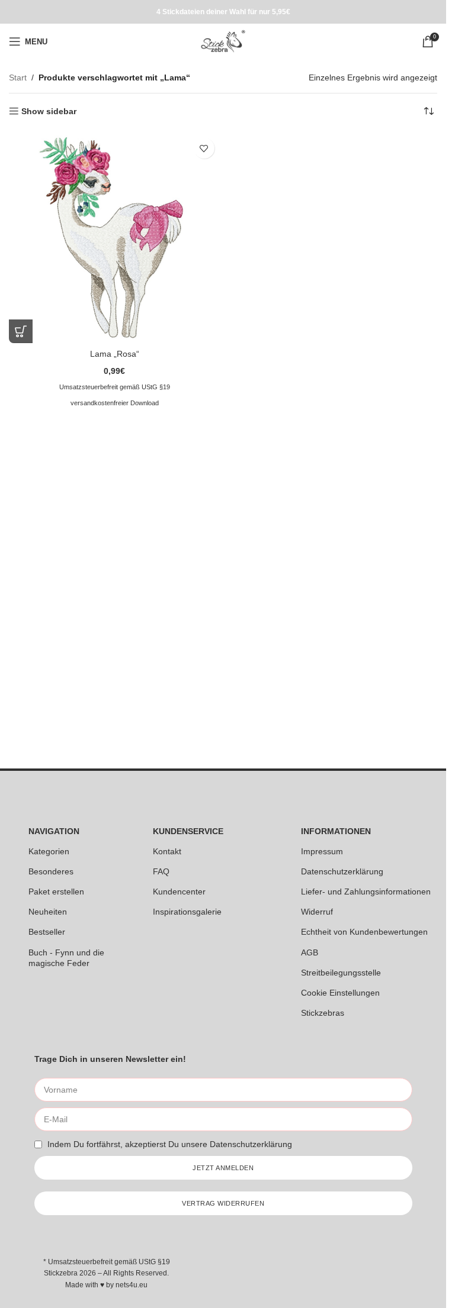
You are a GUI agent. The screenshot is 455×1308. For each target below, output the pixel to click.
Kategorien (48, 851)
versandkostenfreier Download (115, 402)
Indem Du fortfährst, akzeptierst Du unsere (169, 1144)
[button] (21, 331)
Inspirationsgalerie (187, 911)
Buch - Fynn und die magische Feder (66, 958)
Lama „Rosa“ (114, 354)
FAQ (161, 871)
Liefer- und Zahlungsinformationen (366, 891)
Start (18, 77)
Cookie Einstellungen (340, 992)
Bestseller (46, 931)
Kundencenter (179, 891)
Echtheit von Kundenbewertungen (364, 931)
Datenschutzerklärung (342, 871)
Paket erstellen (56, 891)
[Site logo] (223, 41)
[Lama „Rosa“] (114, 237)
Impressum (322, 851)
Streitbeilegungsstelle (341, 972)
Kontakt (167, 851)
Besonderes (50, 871)
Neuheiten (47, 911)
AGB (309, 952)
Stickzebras (322, 1013)
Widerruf (317, 911)
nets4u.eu (132, 1285)
